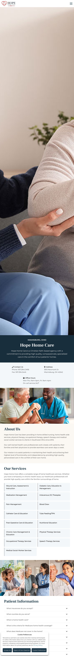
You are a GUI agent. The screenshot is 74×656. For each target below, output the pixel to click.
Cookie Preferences (39, 650)
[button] (71, 3)
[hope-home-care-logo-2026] (8, 3)
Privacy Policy (37, 645)
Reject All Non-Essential (22, 650)
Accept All (7, 650)
